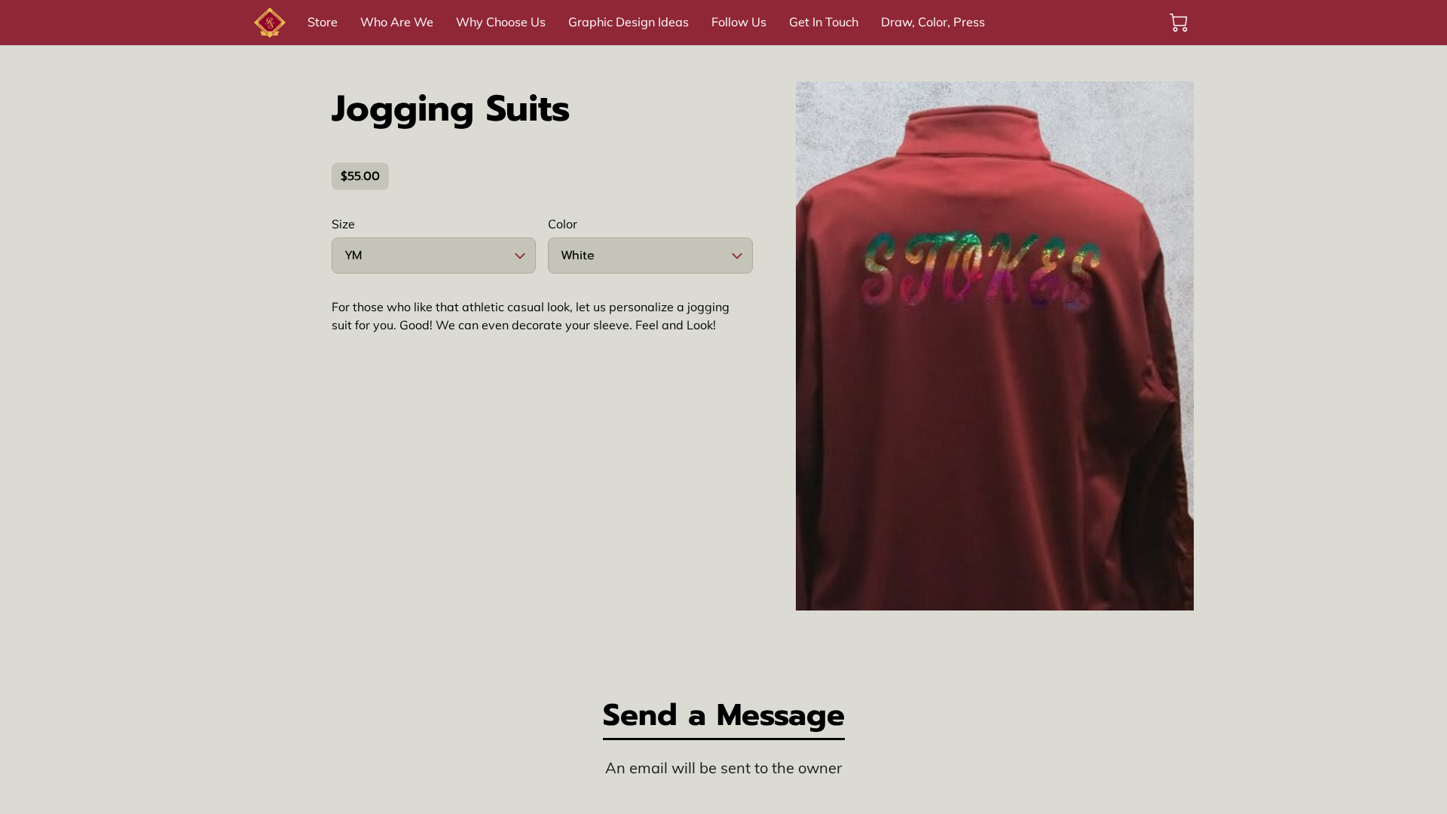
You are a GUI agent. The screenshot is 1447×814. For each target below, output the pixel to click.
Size (343, 224)
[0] (1179, 23)
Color (562, 224)
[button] (433, 255)
